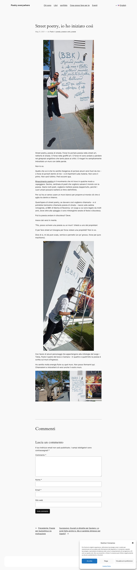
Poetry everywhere (20, 5)
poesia (58, 32)
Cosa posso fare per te (80, 5)
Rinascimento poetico (44, 181)
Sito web (39, 500)
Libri (56, 5)
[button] (133, 543)
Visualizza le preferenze (124, 561)
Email (38, 490)
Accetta (89, 561)
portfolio (63, 5)
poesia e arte (65, 32)
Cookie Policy (107, 566)
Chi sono (47, 5)
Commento (40, 455)
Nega (106, 561)
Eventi (94, 5)
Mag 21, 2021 (40, 32)
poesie (73, 32)
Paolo (52, 32)
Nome (38, 480)
